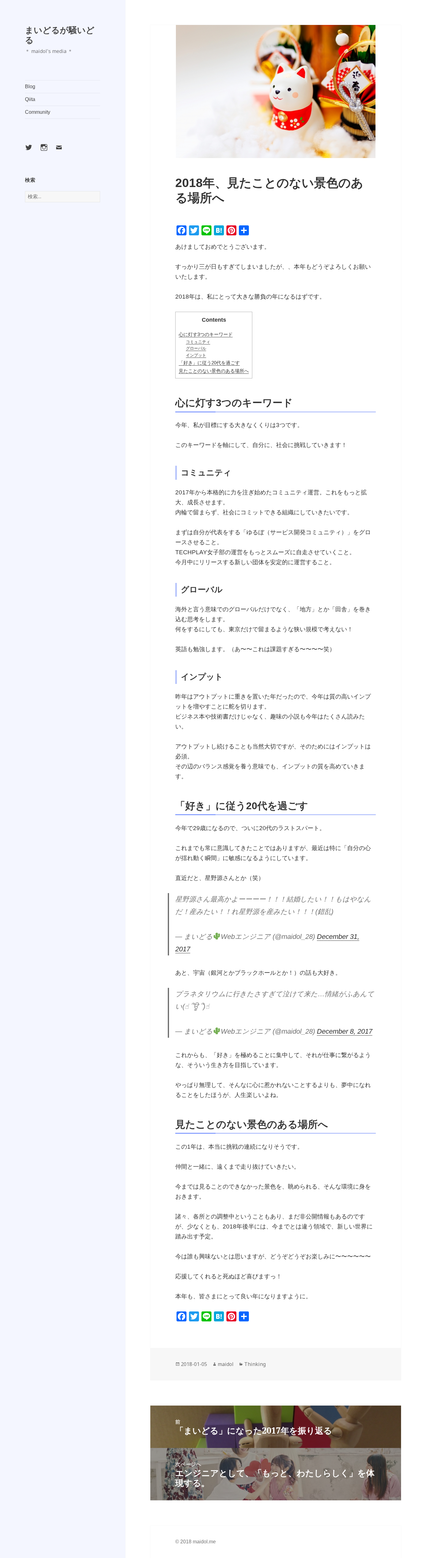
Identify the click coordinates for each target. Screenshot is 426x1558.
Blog (30, 86)
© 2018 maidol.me (195, 1541)
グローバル (196, 348)
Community (37, 112)
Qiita (30, 99)
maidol (226, 1364)
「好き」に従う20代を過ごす (209, 362)
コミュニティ (198, 341)
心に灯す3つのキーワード (206, 334)
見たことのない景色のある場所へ (214, 370)
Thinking (255, 1364)
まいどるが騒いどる (59, 35)
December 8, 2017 (344, 1031)
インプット (196, 355)
